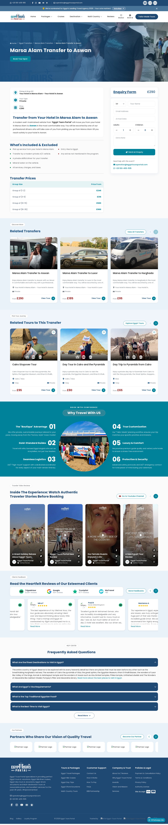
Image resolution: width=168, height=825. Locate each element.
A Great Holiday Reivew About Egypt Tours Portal (24, 557)
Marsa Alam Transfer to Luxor (80, 273)
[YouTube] (40, 3)
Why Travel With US (84, 413)
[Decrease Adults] (116, 130)
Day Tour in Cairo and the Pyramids (84, 364)
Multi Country (94, 16)
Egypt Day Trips (67, 782)
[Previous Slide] (150, 232)
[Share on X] (41, 556)
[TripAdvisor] (43, 3)
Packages (45, 16)
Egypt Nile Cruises (68, 778)
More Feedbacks (136, 591)
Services (115, 791)
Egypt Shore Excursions (70, 787)
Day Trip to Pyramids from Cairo (132, 364)
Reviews (110, 16)
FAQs (89, 787)
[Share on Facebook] (41, 550)
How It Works (92, 778)
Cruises (61, 16)
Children (139, 125)
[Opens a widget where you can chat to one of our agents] (8, 821)
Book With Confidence (84, 407)
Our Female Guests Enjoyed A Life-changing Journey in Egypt (98, 558)
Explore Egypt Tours (135, 323)
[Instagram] (36, 3)
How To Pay (91, 782)
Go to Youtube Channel (133, 496)
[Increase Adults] (130, 130)
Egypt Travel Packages (70, 773)
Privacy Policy (140, 782)
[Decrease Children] (138, 130)
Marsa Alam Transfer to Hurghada (133, 273)
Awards (115, 782)
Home (33, 16)
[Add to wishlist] (54, 332)
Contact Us (91, 773)
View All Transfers (136, 232)
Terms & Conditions (143, 778)
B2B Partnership (93, 791)
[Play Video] (27, 535)
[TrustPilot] (47, 3)
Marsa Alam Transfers (44, 43)
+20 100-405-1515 (19, 3)
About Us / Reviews (120, 773)
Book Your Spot (20, 59)
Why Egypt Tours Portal (121, 778)
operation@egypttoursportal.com (69, 3)
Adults (116, 125)
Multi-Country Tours (69, 791)
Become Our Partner (132, 736)
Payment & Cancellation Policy (147, 773)
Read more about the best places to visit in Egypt (99, 678)
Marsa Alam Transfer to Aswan (30, 273)
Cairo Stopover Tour (24, 364)
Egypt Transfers (25, 43)
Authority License (142, 787)
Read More (18, 626)
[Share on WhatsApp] (41, 562)
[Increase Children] (152, 130)
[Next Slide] (155, 232)
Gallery (18, 819)
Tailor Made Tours (146, 16)
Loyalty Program (30, 819)
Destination (75, 16)
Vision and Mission (120, 787)
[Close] (157, 8)
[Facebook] (32, 3)
